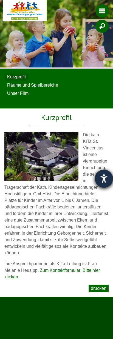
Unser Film (18, 93)
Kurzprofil (16, 77)
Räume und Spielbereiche (32, 85)
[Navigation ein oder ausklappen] (102, 10)
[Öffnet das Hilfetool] (104, 179)
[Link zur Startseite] (25, 10)
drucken (98, 288)
